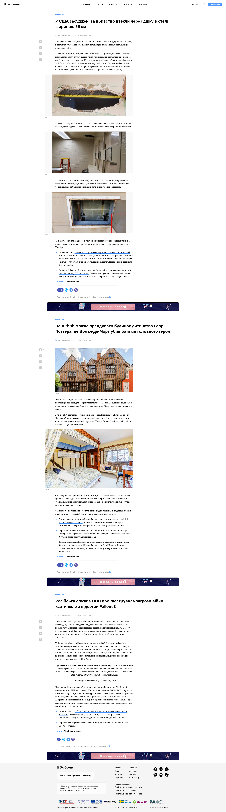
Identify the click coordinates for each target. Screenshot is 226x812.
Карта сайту (134, 778)
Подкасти (127, 4)
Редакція (133, 768)
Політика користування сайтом (128, 787)
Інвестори (133, 771)
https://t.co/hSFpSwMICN (82, 675)
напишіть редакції (92, 808)
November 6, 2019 (108, 681)
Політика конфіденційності (126, 791)
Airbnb (110, 400)
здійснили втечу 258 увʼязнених (74, 273)
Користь (113, 4)
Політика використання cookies (128, 794)
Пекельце (142, 4)
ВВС (69, 48)
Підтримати (215, 4)
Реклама (132, 774)
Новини (86, 4)
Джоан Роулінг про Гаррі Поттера (100, 545)
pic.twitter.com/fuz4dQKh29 (106, 675)
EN (193, 4)
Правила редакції (122, 784)
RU (197, 4)
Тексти (100, 4)
